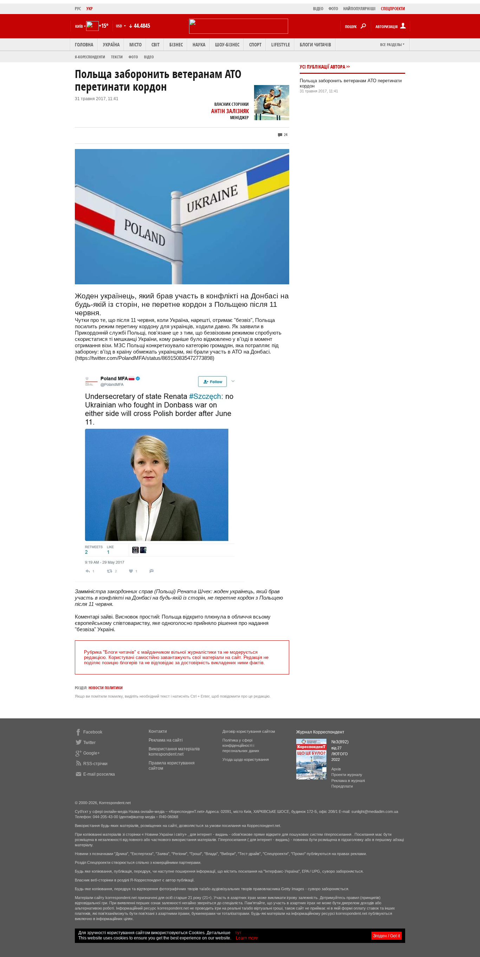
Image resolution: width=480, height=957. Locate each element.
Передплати (342, 786)
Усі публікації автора (322, 66)
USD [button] (119, 25)
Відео (149, 56)
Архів (336, 769)
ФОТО (333, 9)
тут (238, 932)
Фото (133, 56)
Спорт (255, 44)
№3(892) (340, 741)
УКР (89, 9)
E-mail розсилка (99, 774)
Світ (155, 44)
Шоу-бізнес (227, 44)
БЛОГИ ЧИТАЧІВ (315, 44)
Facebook (92, 732)
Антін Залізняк (230, 111)
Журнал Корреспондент (320, 732)
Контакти (158, 731)
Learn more (247, 938)
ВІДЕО (318, 9)
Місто (135, 44)
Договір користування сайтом (248, 731)
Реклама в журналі (348, 780)
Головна (84, 44)
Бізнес (176, 44)
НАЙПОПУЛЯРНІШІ (359, 9)
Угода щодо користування (245, 759)
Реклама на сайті (166, 740)
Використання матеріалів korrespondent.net (174, 751)
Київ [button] (79, 26)
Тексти (117, 56)
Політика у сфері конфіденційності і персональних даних (240, 745)
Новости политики (106, 687)
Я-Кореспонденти (90, 56)
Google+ (91, 753)
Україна (111, 44)
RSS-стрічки (95, 763)
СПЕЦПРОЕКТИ (393, 9)
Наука (199, 44)
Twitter (89, 742)
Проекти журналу (346, 774)
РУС (78, 9)
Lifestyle (280, 44)
